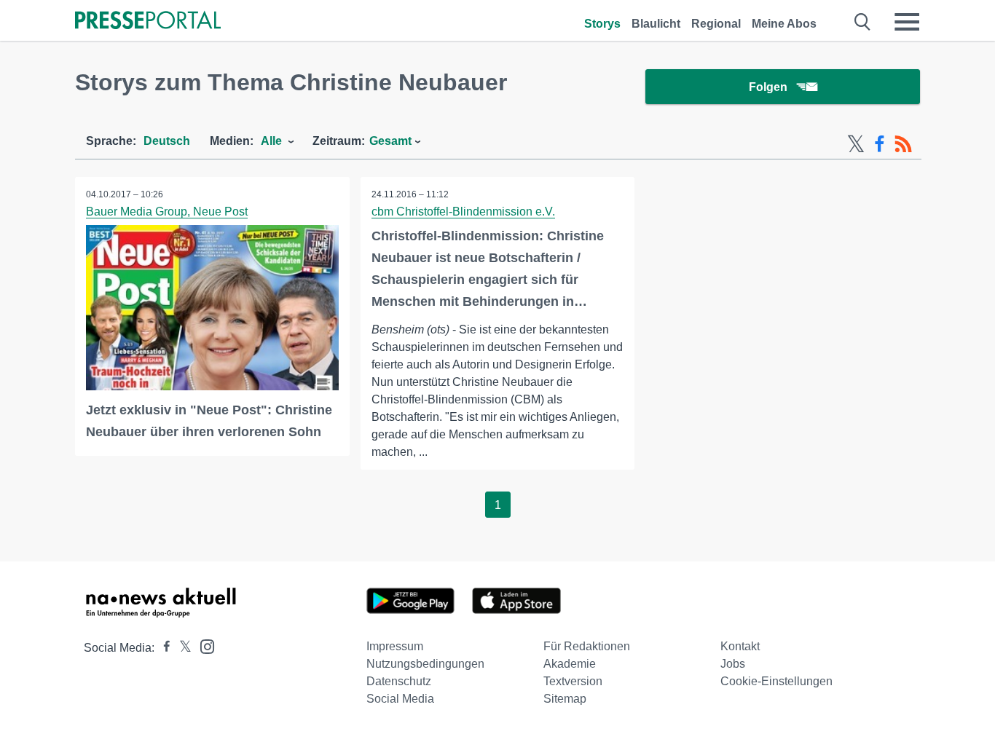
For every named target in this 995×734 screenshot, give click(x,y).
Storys (602, 23)
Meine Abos (784, 23)
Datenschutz (398, 681)
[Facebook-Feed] (879, 144)
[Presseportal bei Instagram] (203, 645)
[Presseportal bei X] (181, 648)
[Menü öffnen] (907, 22)
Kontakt (740, 646)
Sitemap (564, 698)
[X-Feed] (855, 144)
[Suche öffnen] (863, 22)
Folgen (768, 87)
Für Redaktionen (586, 646)
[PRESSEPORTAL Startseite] (148, 21)
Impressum (394, 646)
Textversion (572, 681)
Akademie (569, 664)
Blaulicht (656, 23)
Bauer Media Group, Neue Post (167, 211)
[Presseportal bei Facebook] (162, 648)
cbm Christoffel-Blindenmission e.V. (463, 211)
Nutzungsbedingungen (425, 664)
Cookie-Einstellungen (776, 681)
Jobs (732, 664)
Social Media (400, 698)
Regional (716, 23)
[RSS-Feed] (903, 144)
